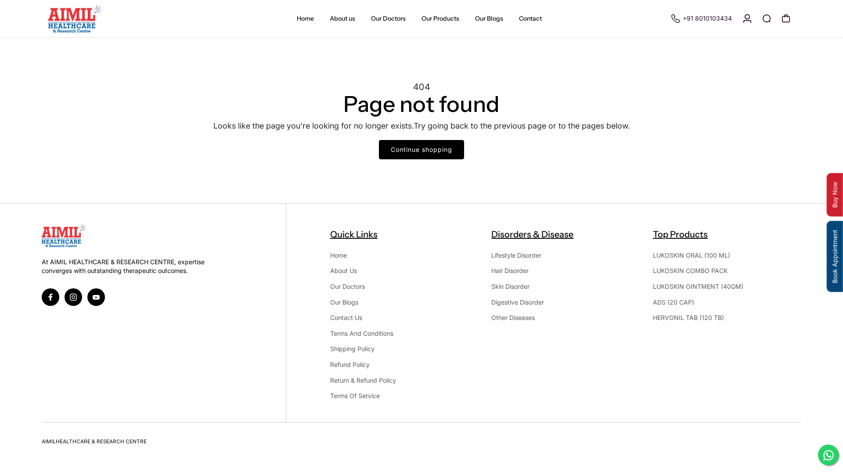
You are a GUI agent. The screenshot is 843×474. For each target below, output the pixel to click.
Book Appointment (835, 257)
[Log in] (747, 18)
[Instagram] (73, 297)
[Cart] (786, 18)
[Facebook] (50, 297)
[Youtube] (96, 297)
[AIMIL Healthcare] (103, 18)
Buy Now (835, 195)
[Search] (766, 18)
